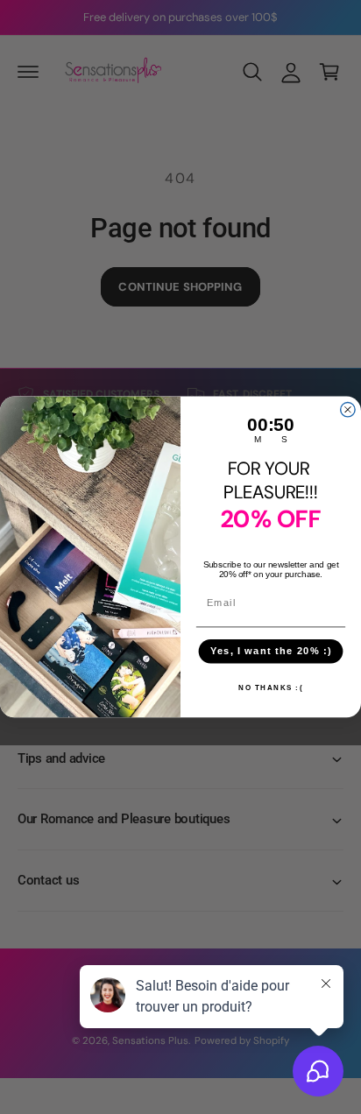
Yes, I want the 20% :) (271, 650)
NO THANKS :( (270, 687)
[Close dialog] (348, 410)
